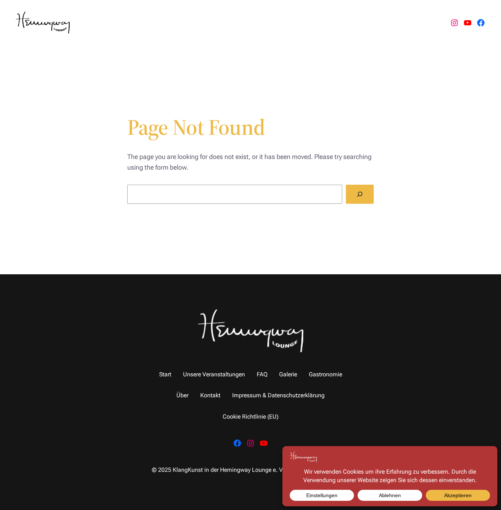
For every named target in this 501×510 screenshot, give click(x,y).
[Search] (360, 194)
